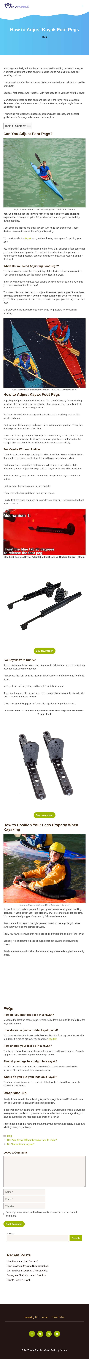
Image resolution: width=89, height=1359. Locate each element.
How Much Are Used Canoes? (22, 1261)
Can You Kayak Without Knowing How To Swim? (32, 1140)
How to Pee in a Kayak (18, 1280)
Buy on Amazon (44, 651)
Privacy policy (58, 1317)
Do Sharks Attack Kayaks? (21, 1144)
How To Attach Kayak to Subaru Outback (28, 1266)
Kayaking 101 (32, 1317)
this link (53, 1039)
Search (10, 1233)
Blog (44, 37)
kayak (28, 238)
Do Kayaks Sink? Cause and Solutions (26, 1275)
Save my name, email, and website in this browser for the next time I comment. (41, 1214)
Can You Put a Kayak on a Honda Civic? (27, 1270)
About (45, 1317)
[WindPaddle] (16, 5)
